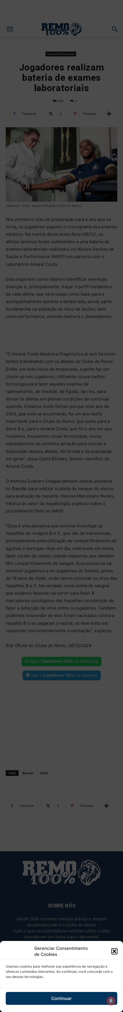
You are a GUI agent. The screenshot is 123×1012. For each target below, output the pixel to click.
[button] (114, 951)
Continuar (61, 998)
